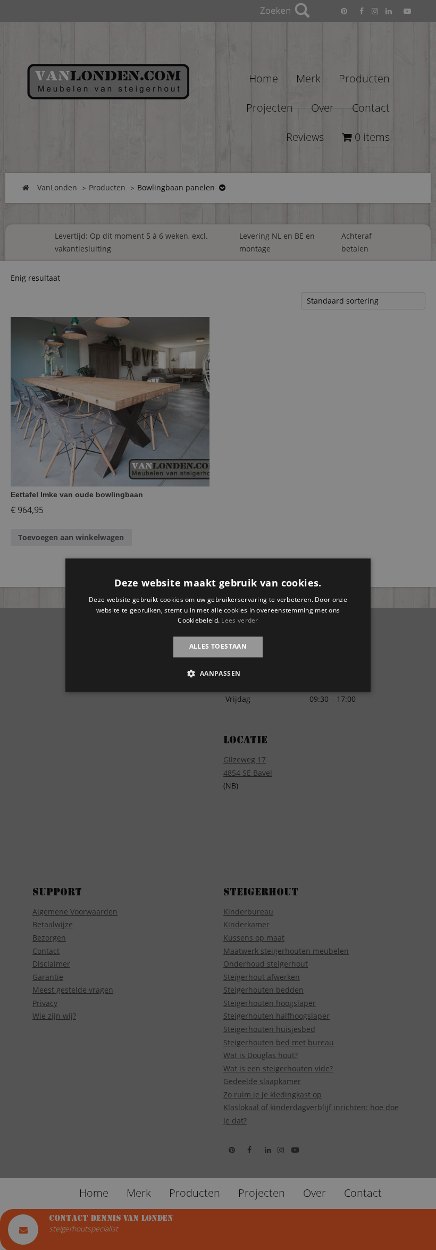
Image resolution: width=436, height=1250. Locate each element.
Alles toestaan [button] (218, 646)
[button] (217, 673)
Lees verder (239, 620)
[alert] (218, 625)
